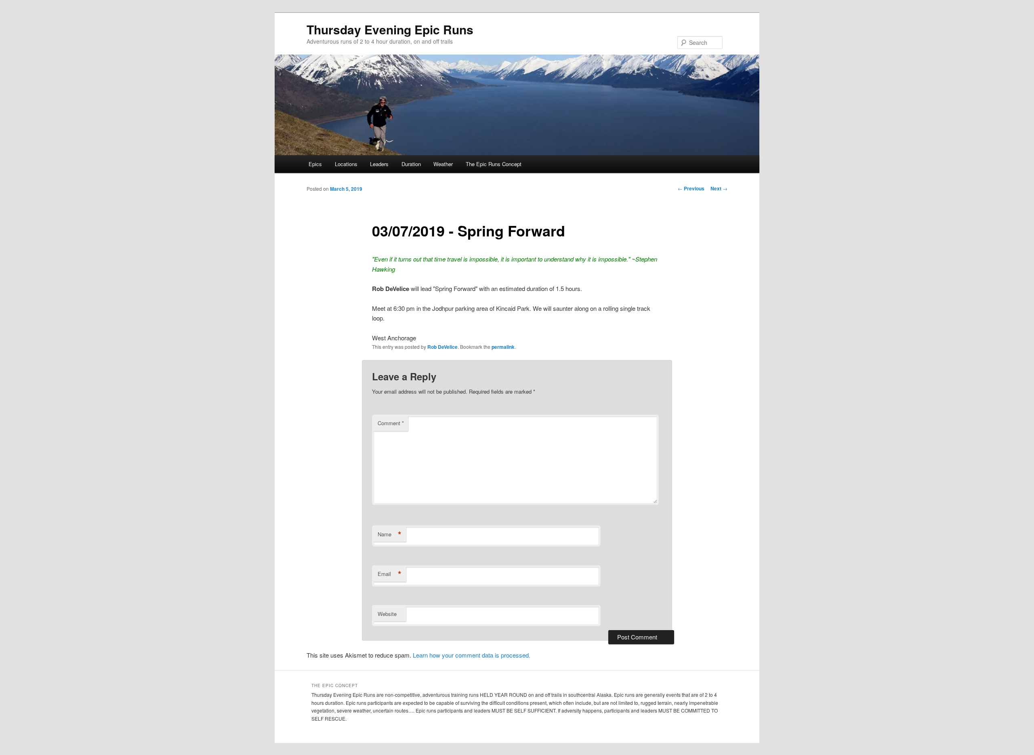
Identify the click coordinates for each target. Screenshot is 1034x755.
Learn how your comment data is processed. (471, 655)
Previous (691, 188)
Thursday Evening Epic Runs (390, 29)
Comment (391, 423)
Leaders (379, 164)
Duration (411, 164)
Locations (346, 164)
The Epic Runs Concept (493, 164)
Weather (443, 164)
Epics (315, 164)
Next (718, 188)
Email (389, 573)
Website (387, 614)
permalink (503, 346)
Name (389, 534)
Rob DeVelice (442, 346)
